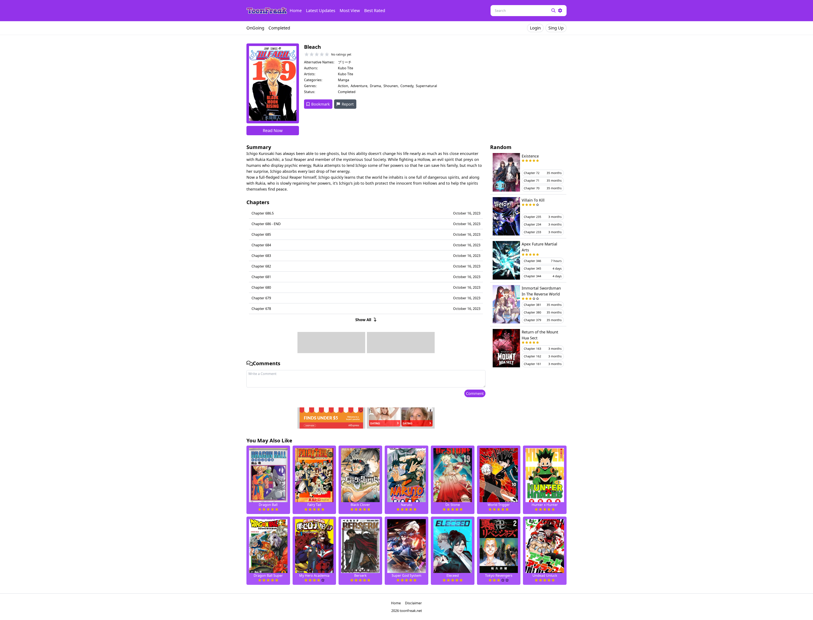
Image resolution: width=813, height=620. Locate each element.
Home (296, 10)
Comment (475, 393)
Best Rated (374, 10)
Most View (350, 10)
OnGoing (255, 28)
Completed (279, 28)
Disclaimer (413, 603)
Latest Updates (320, 10)
